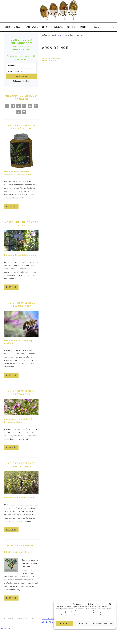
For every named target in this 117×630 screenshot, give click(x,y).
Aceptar (64, 623)
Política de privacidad (21, 81)
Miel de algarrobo (16, 552)
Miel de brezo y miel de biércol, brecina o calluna (20, 420)
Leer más (11, 206)
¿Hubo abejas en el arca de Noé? (52, 59)
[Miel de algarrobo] (11, 565)
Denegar (82, 623)
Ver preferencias (102, 623)
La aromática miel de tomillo (19, 497)
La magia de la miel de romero (20, 255)
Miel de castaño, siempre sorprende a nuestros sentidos (19, 172)
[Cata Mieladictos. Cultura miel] (58, 21)
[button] (110, 604)
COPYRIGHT (5, 628)
